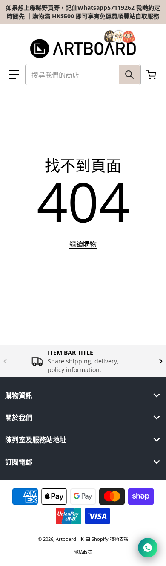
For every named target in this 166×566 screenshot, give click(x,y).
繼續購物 (83, 244)
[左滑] (5, 361)
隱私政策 (83, 552)
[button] (14, 74)
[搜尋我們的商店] (129, 74)
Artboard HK (70, 539)
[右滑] (161, 361)
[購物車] (152, 75)
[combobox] (83, 74)
